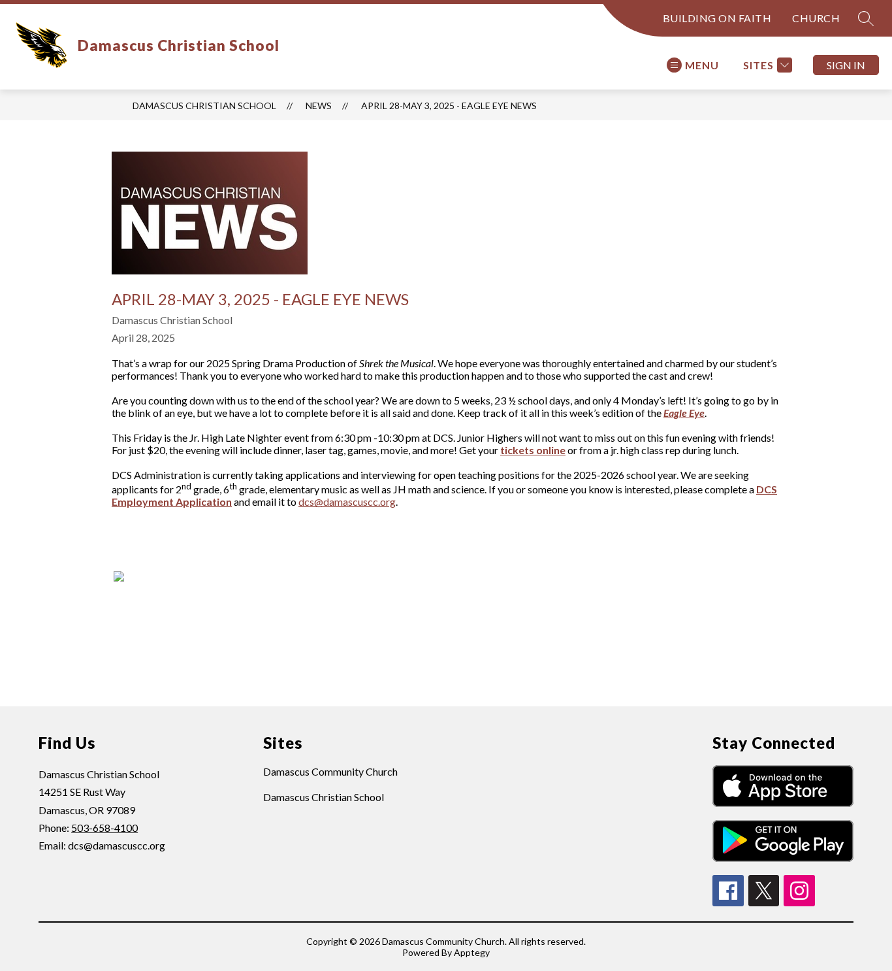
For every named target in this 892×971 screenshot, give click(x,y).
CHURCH (816, 18)
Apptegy (472, 952)
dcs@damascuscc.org (347, 501)
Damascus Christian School (204, 105)
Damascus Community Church (330, 771)
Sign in (846, 65)
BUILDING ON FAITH (717, 18)
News (319, 105)
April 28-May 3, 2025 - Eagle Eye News (449, 105)
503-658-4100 (104, 827)
